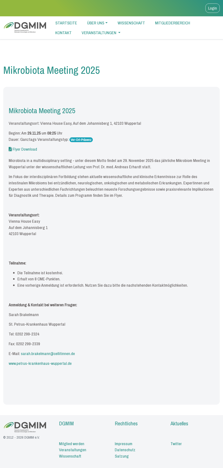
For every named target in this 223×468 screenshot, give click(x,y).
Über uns (95, 23)
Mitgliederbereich (172, 23)
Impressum (123, 443)
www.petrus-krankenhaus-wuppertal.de (40, 363)
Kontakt (63, 32)
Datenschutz (125, 450)
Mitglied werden (71, 443)
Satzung (122, 456)
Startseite (66, 23)
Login (212, 8)
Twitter (176, 443)
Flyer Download (24, 149)
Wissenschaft (131, 23)
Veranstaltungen (99, 32)
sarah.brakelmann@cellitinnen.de (48, 353)
